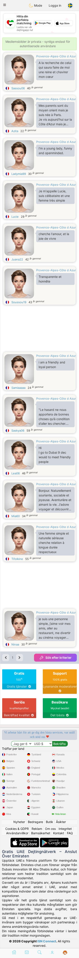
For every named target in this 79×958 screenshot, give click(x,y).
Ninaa (15, 644)
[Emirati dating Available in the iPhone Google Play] (54, 840)
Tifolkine (17, 559)
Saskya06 (17, 430)
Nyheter (19, 822)
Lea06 (15, 473)
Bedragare (35, 822)
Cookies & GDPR (17, 829)
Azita (14, 131)
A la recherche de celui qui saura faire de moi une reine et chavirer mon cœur (55, 70)
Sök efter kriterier (58, 657)
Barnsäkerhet (40, 833)
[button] (4, 5)
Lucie (15, 216)
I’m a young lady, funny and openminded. (55, 150)
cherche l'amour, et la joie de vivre (54, 236)
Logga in (55, 5)
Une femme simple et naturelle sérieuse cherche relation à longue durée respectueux (54, 542)
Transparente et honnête (50, 279)
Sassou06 (18, 88)
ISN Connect (46, 941)
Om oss (50, 829)
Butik (49, 822)
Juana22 (17, 259)
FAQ (70, 833)
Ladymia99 (18, 174)
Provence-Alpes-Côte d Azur (56, 56)
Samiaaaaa (18, 387)
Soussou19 (18, 302)
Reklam (37, 829)
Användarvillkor (17, 833)
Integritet (65, 829)
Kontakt (58, 833)
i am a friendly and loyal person (52, 364)
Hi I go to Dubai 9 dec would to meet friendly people (55, 455)
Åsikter (61, 822)
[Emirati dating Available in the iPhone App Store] (25, 840)
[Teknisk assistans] (65, 952)
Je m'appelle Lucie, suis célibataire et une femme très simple (54, 195)
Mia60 (15, 516)
